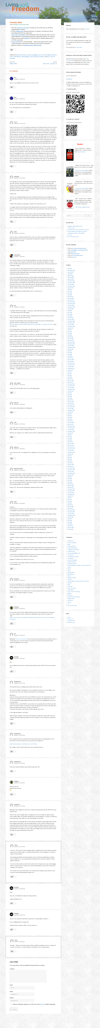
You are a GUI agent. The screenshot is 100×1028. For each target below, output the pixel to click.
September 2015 (71, 410)
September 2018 (71, 347)
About (12, 15)
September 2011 (71, 494)
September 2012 (71, 473)
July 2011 (69, 497)
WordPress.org (71, 622)
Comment (12, 968)
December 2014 (71, 426)
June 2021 (70, 291)
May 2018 (70, 354)
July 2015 (70, 413)
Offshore (70, 582)
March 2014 (70, 441)
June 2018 (70, 352)
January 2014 (70, 445)
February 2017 (71, 380)
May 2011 (70, 501)
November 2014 (71, 427)
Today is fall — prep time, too (50, 63)
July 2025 (70, 268)
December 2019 (71, 321)
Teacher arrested (16, 41)
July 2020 (70, 310)
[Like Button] (11, 50)
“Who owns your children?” (18, 34)
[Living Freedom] (22, 11)
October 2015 (71, 408)
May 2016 (70, 396)
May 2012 (70, 480)
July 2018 (70, 350)
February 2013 (71, 464)
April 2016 (70, 398)
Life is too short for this (73, 236)
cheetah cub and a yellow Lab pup (32, 45)
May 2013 (70, 459)
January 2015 (70, 424)
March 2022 (70, 275)
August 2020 (70, 308)
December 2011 (71, 489)
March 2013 (70, 462)
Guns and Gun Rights (46, 54)
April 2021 (70, 294)
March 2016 (70, 399)
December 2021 (71, 280)
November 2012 (71, 469)
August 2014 (70, 433)
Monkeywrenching (72, 577)
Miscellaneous (17, 56)
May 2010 (70, 522)
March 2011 (70, 504)
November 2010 (71, 511)
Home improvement (72, 563)
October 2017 (71, 366)
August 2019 (70, 328)
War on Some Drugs (72, 605)
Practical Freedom (72, 588)
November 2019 (71, 322)
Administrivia (70, 540)
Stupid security (71, 598)
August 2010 (70, 517)
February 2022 (71, 277)
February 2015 (71, 422)
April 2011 (70, 503)
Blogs (16, 54)
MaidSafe (27, 38)
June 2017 (70, 373)
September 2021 (71, 286)
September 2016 (71, 389)
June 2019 (70, 331)
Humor (69, 568)
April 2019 (70, 335)
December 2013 (71, 447)
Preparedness (71, 589)
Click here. (87, 29)
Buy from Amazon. (81, 151)
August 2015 (70, 412)
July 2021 (70, 289)
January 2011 (70, 508)
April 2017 (70, 377)
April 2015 (70, 419)
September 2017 (71, 368)
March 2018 (70, 357)
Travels (69, 602)
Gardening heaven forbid (73, 556)
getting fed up (19, 31)
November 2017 (71, 364)
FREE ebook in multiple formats (82, 207)
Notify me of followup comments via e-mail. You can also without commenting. (33, 1004)
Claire (27, 24)
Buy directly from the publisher (82, 170)
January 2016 (70, 403)
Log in (69, 617)
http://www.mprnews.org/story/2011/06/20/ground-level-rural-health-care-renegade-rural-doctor (31, 324)
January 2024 (70, 272)
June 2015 (70, 415)
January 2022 (70, 279)
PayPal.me (69, 79)
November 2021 (71, 282)
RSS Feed (18, 15)
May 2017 (70, 375)
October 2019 (71, 324)
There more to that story (20, 639)
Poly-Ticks (70, 586)
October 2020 (71, 305)
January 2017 (70, 382)
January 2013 (70, 466)
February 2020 (71, 319)
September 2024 (71, 270)
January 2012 (70, 487)
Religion (69, 593)
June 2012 (70, 478)
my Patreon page (78, 47)
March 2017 (70, 378)
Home (7, 15)
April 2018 (70, 356)
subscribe (42, 1004)
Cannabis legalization (72, 547)
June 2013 (70, 457)
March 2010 (70, 525)
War (68, 603)
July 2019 (70, 329)
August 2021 (70, 287)
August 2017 (70, 370)
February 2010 (71, 527)
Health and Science (72, 561)
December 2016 (71, 384)
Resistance (70, 595)
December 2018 (71, 342)
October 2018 (71, 345)
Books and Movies (22, 54)
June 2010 (70, 520)
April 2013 (70, 461)
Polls (69, 584)
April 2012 (70, 482)
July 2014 (70, 434)
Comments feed (71, 620)
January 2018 (70, 361)
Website (12, 997)
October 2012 (71, 471)
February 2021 (71, 298)
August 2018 (70, 349)
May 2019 (70, 333)
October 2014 (71, 429)
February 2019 (71, 338)
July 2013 (70, 455)
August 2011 (70, 496)
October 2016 (71, 387)
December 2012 (71, 468)
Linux (69, 570)
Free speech (70, 554)
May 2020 (70, 314)
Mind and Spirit (71, 572)
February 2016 (71, 401)
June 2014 (70, 436)
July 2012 (70, 476)
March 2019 (70, 336)
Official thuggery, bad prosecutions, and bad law (33, 56)
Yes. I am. (70, 235)
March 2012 (70, 483)
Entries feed (70, 619)
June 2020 (70, 312)
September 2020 (71, 307)
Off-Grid (69, 579)
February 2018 (71, 359)
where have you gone (23, 27)
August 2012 (70, 475)
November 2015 (71, 406)
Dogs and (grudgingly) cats (33, 54)
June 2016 (70, 394)
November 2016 (71, 385)
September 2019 (71, 326)
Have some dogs (75, 253)
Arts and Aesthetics (72, 542)
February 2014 (71, 443)
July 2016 (70, 392)
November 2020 (71, 303)
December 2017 (71, 363)
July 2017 (69, 371)
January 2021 (70, 300)
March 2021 (70, 296)
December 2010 (71, 510)
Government (70, 558)
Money (69, 575)
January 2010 (70, 529)
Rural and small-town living (74, 596)
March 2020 (70, 317)
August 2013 (70, 454)
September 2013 (71, 452)
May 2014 (70, 438)
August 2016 (70, 391)
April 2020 (70, 315)
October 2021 (71, 284)
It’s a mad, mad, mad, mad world (79, 248)
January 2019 (70, 340)
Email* (11, 991)
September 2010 (71, 515)
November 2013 (71, 448)
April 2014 (70, 440)
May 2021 (70, 293)
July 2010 (70, 518)
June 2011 (70, 499)
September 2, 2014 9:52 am (19, 24)
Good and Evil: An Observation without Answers (78, 229)
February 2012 (71, 485)
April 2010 (70, 524)
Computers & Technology (73, 549)
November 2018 (71, 343)
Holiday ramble (13, 63)
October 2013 (71, 450)
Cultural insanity (71, 551)
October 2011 (70, 492)
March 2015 (70, 420)
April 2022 (70, 273)
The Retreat (70, 600)
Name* (11, 985)
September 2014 (71, 431)
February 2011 (71, 506)
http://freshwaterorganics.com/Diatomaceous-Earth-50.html (23, 744)
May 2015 (70, 417)
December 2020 (71, 301)
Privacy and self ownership (74, 591)
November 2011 (71, 490)
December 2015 (71, 405)
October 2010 (71, 513)
